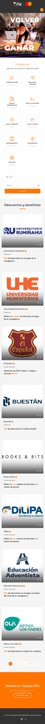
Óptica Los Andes (11, 644)
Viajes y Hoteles (32, 124)
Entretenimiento (12, 143)
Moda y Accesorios (32, 103)
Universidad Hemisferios (14, 309)
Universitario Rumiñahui (14, 251)
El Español (8, 363)
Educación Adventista (13, 586)
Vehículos (12, 162)
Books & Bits (9, 477)
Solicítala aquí (22, 695)
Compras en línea (12, 82)
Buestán (7, 421)
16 (30, 664)
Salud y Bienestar (12, 124)
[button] (41, 9)
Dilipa (6, 531)
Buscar (22, 191)
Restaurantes (32, 143)
